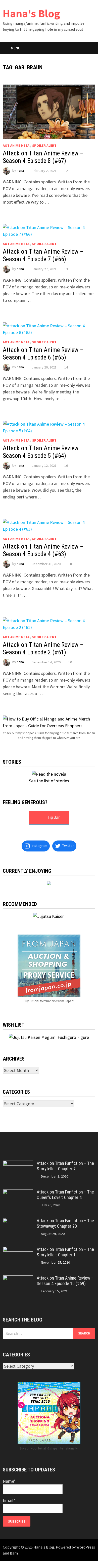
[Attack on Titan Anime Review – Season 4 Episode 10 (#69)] (18, 1279)
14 (66, 367)
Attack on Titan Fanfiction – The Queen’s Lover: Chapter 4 (65, 1194)
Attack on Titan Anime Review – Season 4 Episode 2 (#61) (43, 648)
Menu (16, 47)
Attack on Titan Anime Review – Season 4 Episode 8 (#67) (43, 157)
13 (66, 269)
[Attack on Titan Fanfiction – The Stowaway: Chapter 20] (18, 1221)
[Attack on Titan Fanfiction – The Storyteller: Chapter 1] (18, 1250)
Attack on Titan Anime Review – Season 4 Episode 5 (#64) (43, 452)
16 (66, 465)
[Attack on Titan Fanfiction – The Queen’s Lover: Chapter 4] (18, 1193)
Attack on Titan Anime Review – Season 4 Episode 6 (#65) (43, 353)
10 (70, 662)
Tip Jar (53, 817)
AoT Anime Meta (16, 145)
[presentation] (14, 1149)
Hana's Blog (31, 13)
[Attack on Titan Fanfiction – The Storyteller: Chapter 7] (18, 1164)
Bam (14, 1553)
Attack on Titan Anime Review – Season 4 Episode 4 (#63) (43, 550)
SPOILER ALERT (44, 145)
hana (20, 170)
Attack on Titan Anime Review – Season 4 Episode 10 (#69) (65, 1280)
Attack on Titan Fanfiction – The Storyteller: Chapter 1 (65, 1252)
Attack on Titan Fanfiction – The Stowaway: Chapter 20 (65, 1223)
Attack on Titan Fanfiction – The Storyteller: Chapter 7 (65, 1166)
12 (66, 170)
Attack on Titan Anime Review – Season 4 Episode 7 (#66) (43, 255)
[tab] (14, 1149)
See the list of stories (49, 781)
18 (70, 564)
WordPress (85, 1547)
